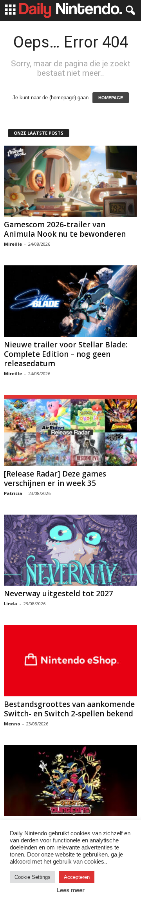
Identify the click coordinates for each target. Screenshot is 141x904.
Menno (12, 724)
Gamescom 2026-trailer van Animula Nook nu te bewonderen (65, 229)
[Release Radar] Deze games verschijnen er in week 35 (55, 478)
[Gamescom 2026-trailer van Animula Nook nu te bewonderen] (70, 181)
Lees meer (70, 890)
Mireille (13, 244)
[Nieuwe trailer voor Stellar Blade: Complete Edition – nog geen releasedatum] (70, 300)
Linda (10, 603)
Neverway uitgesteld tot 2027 (58, 593)
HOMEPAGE (110, 97)
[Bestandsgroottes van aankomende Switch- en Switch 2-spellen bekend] (70, 660)
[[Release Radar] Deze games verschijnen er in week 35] (70, 430)
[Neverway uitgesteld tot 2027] (70, 550)
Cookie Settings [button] (32, 877)
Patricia (13, 493)
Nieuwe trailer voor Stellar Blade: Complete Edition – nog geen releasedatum (65, 354)
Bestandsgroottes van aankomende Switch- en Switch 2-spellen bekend (69, 709)
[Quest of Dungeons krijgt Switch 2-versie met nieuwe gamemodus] (70, 780)
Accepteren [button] (77, 877)
